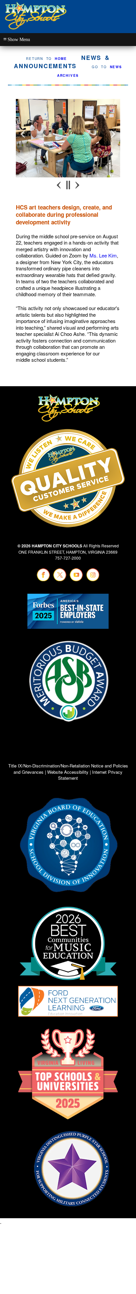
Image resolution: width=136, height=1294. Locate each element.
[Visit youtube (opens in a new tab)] (76, 580)
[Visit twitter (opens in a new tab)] (59, 580)
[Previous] (59, 185)
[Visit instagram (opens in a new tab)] (93, 580)
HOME (61, 58)
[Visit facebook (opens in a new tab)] (43, 580)
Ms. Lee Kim (103, 255)
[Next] (77, 185)
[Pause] (68, 185)
